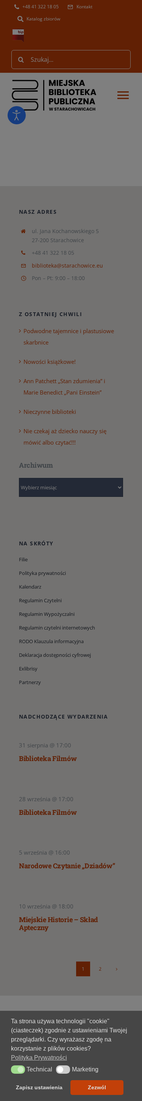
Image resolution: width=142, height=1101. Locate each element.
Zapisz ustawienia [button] (39, 1087)
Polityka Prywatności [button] (39, 1057)
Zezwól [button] (97, 1087)
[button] (18, 1069)
